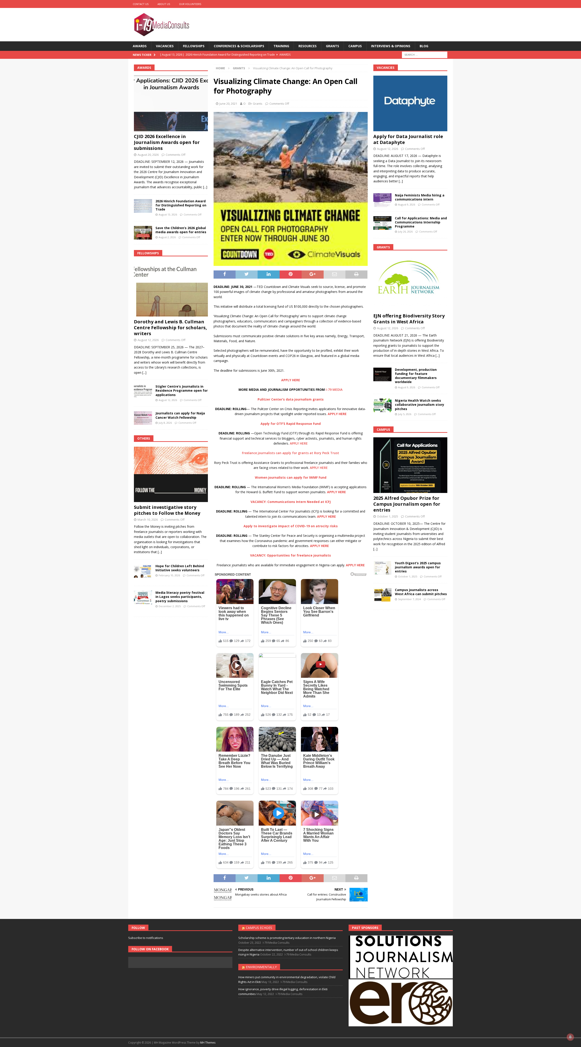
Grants (332, 46)
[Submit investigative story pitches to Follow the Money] (171, 474)
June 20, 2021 (228, 103)
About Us (164, 4)
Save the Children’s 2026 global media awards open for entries (180, 230)
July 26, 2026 (405, 231)
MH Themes (207, 1043)
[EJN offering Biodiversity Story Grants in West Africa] (410, 283)
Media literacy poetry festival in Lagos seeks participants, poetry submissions (179, 596)
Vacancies (165, 46)
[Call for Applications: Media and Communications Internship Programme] (382, 223)
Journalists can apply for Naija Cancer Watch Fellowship (180, 415)
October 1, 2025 (387, 516)
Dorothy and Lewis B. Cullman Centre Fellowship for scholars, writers (170, 328)
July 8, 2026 (165, 422)
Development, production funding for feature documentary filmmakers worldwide (416, 375)
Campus (355, 46)
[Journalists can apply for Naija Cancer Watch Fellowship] (143, 418)
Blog (424, 46)
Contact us (140, 4)
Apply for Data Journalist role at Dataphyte (408, 139)
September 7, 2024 (409, 599)
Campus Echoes (259, 928)
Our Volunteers (190, 4)
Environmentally (261, 967)
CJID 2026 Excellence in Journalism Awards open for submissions (167, 142)
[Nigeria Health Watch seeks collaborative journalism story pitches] (382, 405)
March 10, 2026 (148, 519)
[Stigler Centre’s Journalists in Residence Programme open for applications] (143, 391)
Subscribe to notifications (145, 938)
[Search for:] (424, 54)
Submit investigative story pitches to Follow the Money (167, 510)
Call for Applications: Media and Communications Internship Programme (421, 222)
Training (281, 46)
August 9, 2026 (406, 204)
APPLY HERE (299, 443)
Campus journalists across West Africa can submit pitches (421, 592)
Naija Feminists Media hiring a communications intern (419, 197)
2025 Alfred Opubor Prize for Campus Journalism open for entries (406, 504)
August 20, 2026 (148, 155)
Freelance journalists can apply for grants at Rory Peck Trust (290, 453)
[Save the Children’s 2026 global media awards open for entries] (143, 233)
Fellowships (193, 46)
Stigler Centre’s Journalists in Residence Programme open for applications (181, 390)
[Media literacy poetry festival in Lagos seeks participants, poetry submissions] (143, 597)
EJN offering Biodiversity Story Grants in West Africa (409, 319)
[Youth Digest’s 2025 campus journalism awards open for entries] (382, 568)
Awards (140, 46)
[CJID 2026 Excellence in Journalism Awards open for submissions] (171, 103)
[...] (205, 187)
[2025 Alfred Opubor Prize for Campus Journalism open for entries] (410, 465)
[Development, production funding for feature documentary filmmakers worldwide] (382, 374)
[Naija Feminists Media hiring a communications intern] (382, 200)
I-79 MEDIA (334, 389)
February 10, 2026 (169, 575)
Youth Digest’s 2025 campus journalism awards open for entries (418, 567)
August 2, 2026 (167, 237)
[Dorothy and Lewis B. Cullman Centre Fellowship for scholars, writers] (171, 289)
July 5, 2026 (404, 414)
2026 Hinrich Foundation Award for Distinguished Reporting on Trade (180, 205)
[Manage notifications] (570, 1037)
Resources (307, 46)
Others (143, 438)
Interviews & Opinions (390, 46)
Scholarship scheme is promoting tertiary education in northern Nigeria (287, 938)
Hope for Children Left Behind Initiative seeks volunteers (179, 568)
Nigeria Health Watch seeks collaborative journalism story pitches (419, 404)
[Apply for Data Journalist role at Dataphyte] (410, 103)
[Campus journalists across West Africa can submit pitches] (382, 594)
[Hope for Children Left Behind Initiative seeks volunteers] (143, 571)
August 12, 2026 (148, 340)
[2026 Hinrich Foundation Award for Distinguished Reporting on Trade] (143, 206)
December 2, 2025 (170, 606)
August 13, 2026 (168, 214)
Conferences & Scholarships (239, 46)
